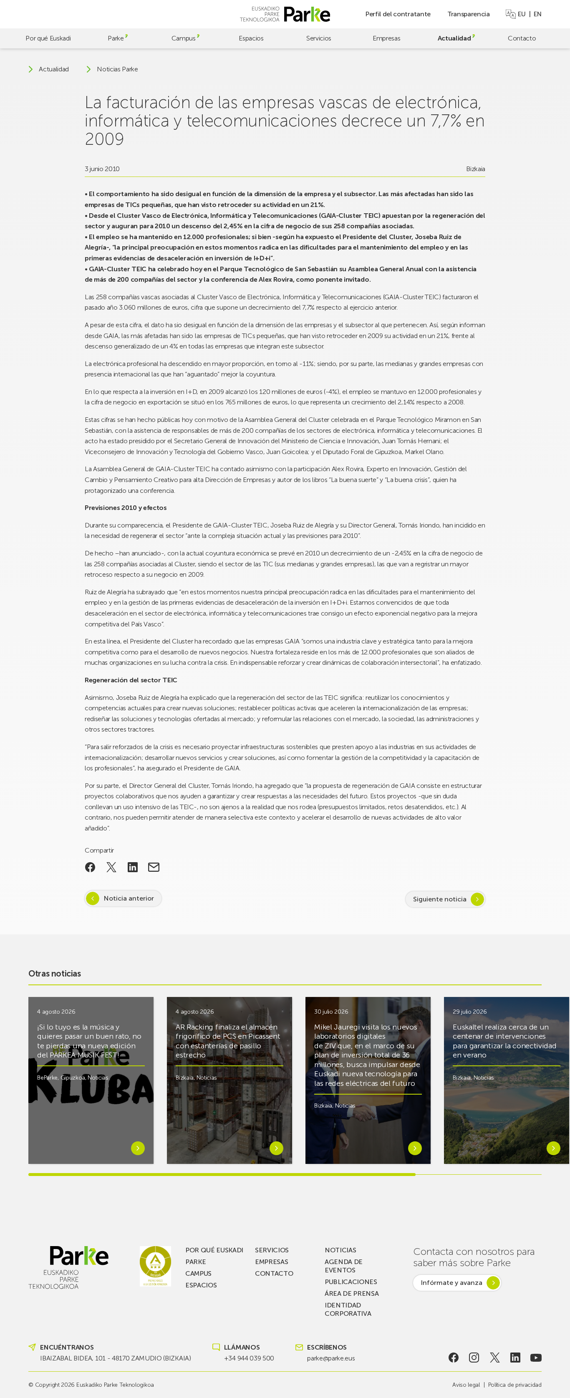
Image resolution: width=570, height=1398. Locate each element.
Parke (116, 38)
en (537, 14)
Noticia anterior (128, 898)
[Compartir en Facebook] (90, 867)
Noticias (98, 1077)
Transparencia (468, 14)
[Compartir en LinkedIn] (132, 867)
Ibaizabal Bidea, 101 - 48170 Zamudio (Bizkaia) (115, 1358)
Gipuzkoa (73, 1077)
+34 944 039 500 (249, 1358)
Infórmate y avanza (451, 1283)
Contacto (522, 38)
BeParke (47, 1077)
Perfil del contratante (398, 14)
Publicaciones (351, 1282)
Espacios (251, 38)
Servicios (318, 38)
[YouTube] (536, 1358)
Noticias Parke (117, 69)
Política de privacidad (515, 1384)
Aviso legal (465, 1384)
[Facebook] (453, 1358)
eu (521, 14)
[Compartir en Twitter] (111, 867)
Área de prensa (352, 1293)
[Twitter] (494, 1358)
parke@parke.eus (331, 1358)
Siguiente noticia (440, 899)
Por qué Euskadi (48, 38)
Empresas (386, 38)
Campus (184, 38)
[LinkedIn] (515, 1358)
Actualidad (454, 38)
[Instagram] (474, 1358)
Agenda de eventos (344, 1266)
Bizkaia (475, 169)
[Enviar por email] (153, 867)
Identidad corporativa (348, 1309)
